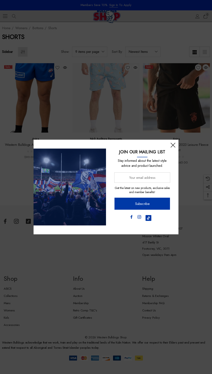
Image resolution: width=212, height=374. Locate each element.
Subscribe (142, 203)
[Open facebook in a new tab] (131, 218)
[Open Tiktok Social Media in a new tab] (148, 218)
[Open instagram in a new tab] (139, 218)
